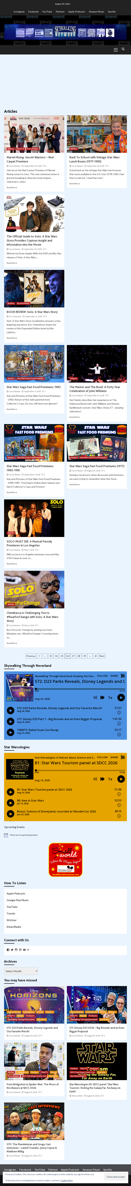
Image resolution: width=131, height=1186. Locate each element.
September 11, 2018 (32, 391)
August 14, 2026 (92, 1096)
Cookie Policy (67, 1180)
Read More (12, 187)
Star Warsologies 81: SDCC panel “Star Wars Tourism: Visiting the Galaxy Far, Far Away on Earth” (94, 1088)
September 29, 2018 (33, 166)
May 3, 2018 (29, 625)
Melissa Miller (77, 1096)
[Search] (123, 49)
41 (96, 656)
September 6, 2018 (32, 474)
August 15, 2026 (30, 1092)
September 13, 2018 (33, 316)
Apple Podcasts (76, 11)
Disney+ (49, 1012)
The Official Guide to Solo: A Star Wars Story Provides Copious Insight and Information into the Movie (32, 240)
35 (62, 656)
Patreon (60, 11)
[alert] (65, 835)
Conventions (28, 1012)
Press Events (32, 149)
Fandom (73, 1068)
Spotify (112, 11)
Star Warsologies (78, 1076)
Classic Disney (14, 1012)
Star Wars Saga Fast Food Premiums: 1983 (34, 387)
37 (73, 656)
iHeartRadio (14, 926)
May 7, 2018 (29, 550)
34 (56, 656)
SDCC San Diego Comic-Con (34, 1076)
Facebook (33, 11)
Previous (30, 656)
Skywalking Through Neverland (21, 1019)
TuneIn (11, 913)
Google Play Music (18, 900)
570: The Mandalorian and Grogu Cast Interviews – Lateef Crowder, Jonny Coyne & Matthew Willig (32, 1148)
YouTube (47, 11)
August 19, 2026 (93, 1036)
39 (84, 656)
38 (79, 656)
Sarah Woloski (14, 166)
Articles (11, 149)
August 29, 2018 (93, 471)
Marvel (20, 1016)
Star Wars (41, 1019)
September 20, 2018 (33, 249)
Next (102, 656)
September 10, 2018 (95, 395)
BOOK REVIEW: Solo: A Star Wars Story (32, 312)
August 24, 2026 (31, 1036)
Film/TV (20, 149)
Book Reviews (14, 228)
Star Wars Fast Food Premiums (30, 378)
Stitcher (12, 920)
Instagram (19, 11)
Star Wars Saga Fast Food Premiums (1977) (96, 466)
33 (50, 656)
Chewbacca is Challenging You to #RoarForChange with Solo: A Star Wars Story (32, 617)
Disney (40, 1012)
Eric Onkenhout (15, 316)
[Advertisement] (65, 80)
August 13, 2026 (30, 1156)
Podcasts (30, 1016)
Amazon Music (96, 11)
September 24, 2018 (95, 166)
